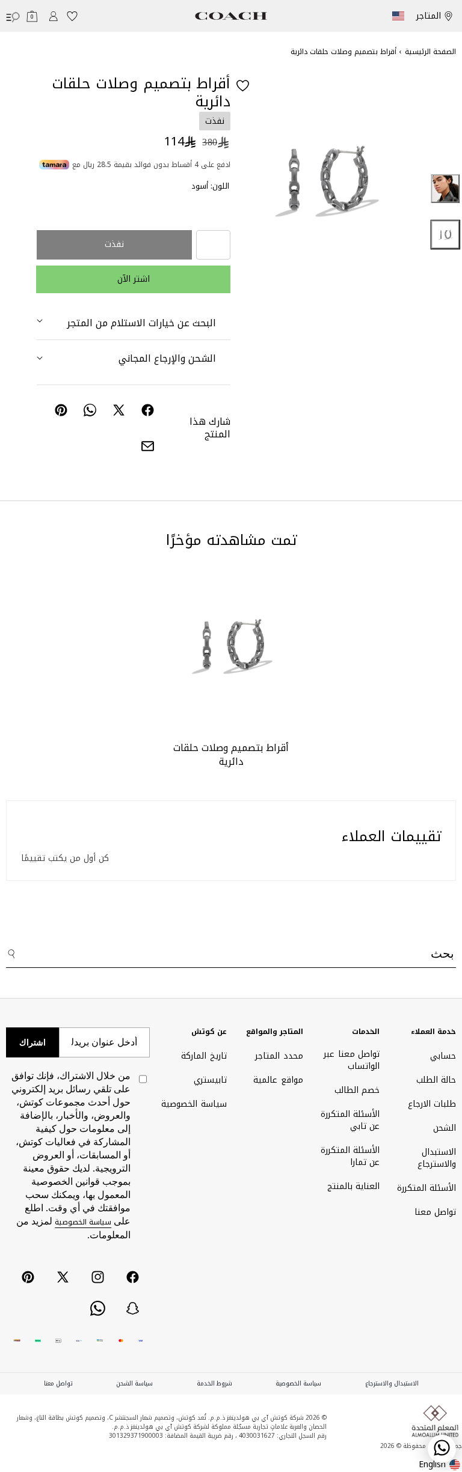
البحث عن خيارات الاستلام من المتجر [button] (141, 323)
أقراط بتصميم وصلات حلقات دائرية (231, 754)
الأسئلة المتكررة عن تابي (350, 1120)
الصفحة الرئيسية (430, 51)
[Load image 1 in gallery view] (445, 234)
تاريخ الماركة (203, 1057)
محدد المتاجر (279, 1057)
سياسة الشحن (134, 1383)
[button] (32, 16)
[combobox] (231, 955)
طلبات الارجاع (432, 1104)
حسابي (443, 1057)
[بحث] (13, 955)
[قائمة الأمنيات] (72, 16)
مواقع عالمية (278, 1080)
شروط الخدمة (214, 1383)
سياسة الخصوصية (193, 1104)
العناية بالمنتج (353, 1186)
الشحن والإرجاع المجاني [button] (167, 358)
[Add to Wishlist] (243, 86)
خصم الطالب (357, 1090)
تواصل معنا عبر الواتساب (351, 1061)
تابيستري (210, 1080)
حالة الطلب (436, 1080)
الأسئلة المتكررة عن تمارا (350, 1156)
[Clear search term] (372, 948)
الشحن (444, 1128)
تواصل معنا (435, 1212)
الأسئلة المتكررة (426, 1188)
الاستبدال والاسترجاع (436, 1158)
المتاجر (428, 16)
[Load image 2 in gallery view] (445, 188)
